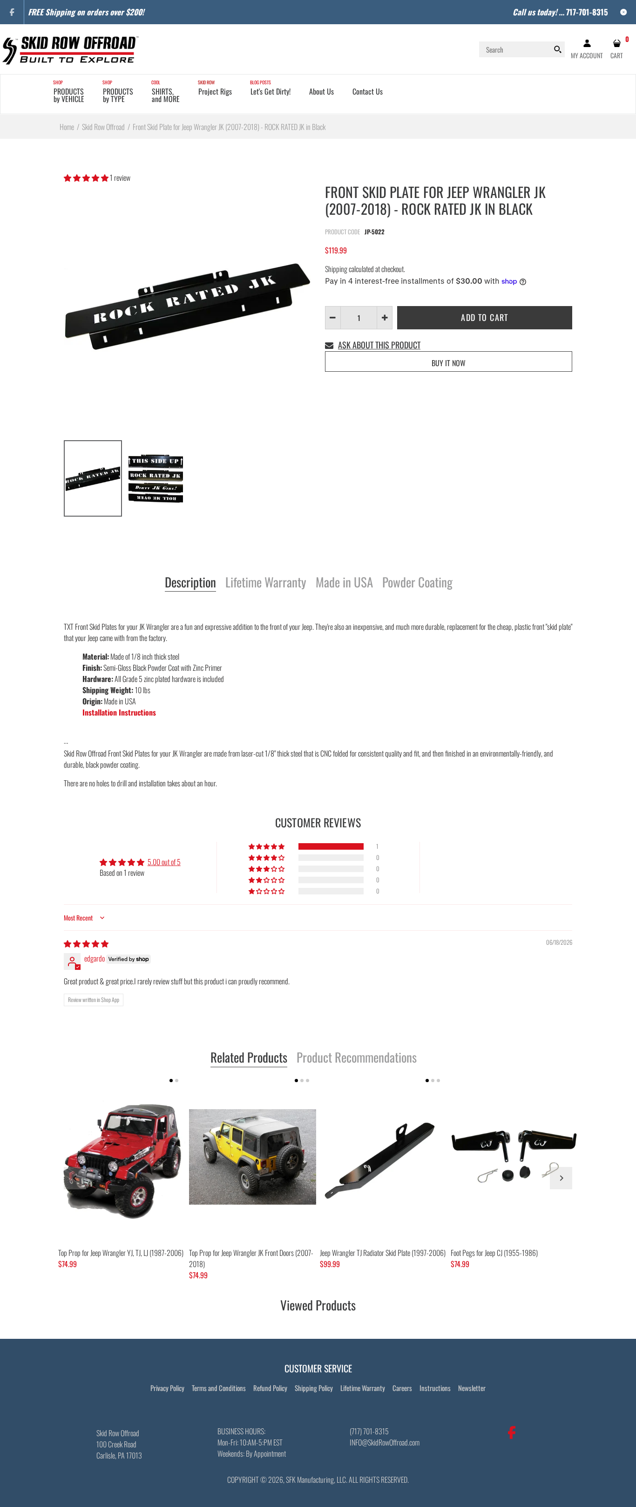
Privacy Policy (167, 1388)
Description (190, 582)
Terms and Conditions (219, 1388)
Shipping (336, 268)
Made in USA (344, 582)
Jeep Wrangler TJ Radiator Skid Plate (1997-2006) (383, 1252)
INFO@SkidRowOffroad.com (384, 1442)
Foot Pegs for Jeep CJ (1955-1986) (494, 1252)
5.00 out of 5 (164, 861)
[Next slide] (561, 1178)
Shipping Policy (314, 1388)
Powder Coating (417, 582)
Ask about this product (379, 345)
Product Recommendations (357, 1058)
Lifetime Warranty (265, 582)
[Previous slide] (75, 1178)
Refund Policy (270, 1388)
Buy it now (449, 362)
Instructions (435, 1388)
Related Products (248, 1058)
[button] (87, 177)
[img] (86, 943)
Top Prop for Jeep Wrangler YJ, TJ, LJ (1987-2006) (120, 1252)
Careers (402, 1388)
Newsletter (472, 1388)
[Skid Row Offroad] (70, 48)
